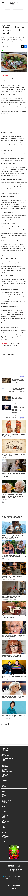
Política (3, 783)
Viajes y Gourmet (6, 25)
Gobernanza (4, 797)
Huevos (15, 345)
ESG (2, 794)
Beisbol (3, 760)
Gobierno (3, 784)
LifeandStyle (4, 780)
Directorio (14, 890)
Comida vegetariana (7, 347)
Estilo (7, 8)
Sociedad (3, 791)
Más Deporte (4, 764)
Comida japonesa (6, 345)
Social (2, 796)
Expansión (4, 769)
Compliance (14, 887)
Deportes (3, 751)
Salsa (17, 343)
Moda (2, 826)
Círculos (3, 817)
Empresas (3, 770)
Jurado (3, 841)
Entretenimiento (18, 8)
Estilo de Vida (4, 840)
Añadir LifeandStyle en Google (9, 50)
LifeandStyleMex (11, 871)
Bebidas (3, 835)
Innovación (3, 801)
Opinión (3, 790)
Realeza (3, 816)
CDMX (2, 787)
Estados (3, 789)
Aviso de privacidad (14, 885)
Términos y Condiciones (14, 884)
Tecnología (4, 775)
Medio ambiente (4, 795)
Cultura (3, 822)
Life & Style (4, 748)
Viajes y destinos (5, 836)
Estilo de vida (4, 830)
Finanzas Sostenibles (6, 800)
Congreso (3, 786)
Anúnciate (14, 888)
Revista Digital (4, 766)
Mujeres (3, 779)
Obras (2, 776)
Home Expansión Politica (6, 771)
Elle (2, 825)
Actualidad (3, 807)
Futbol (3, 759)
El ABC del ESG (4, 802)
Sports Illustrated (7, 758)
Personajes (3, 837)
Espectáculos (4, 815)
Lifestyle (3, 765)
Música (2, 754)
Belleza (3, 820)
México (2, 785)
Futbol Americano (5, 761)
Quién (3, 814)
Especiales (3, 811)
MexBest (4, 832)
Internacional (4, 774)
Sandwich (11, 343)
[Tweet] (22, 46)
